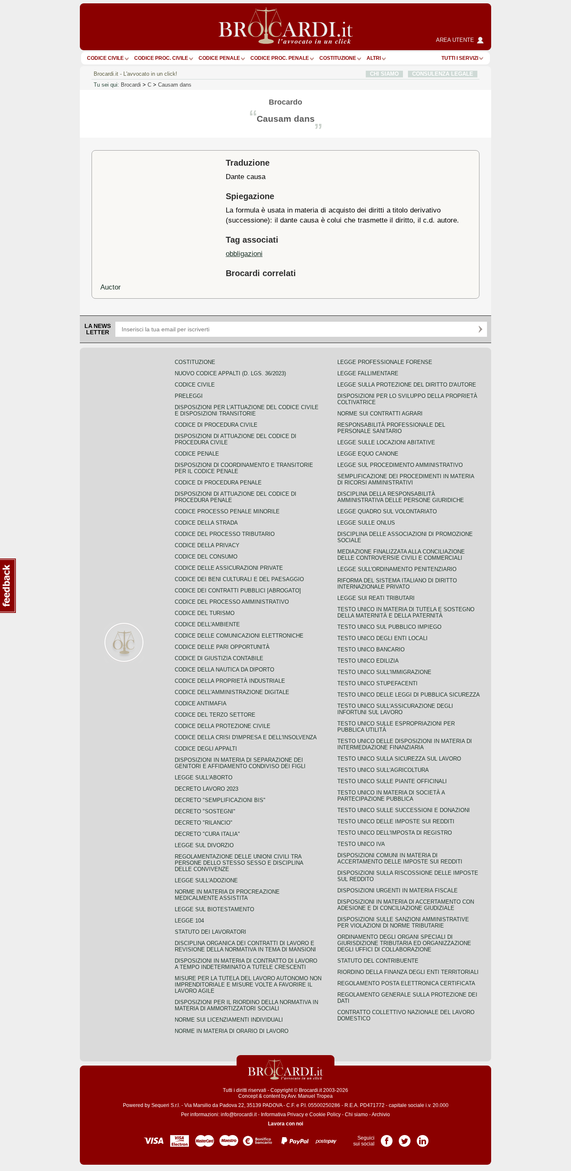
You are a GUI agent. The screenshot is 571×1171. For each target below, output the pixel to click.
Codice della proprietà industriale (230, 681)
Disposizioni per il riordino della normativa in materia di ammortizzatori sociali (246, 1005)
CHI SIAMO (384, 74)
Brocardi (131, 85)
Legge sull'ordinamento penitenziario (396, 569)
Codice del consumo (206, 556)
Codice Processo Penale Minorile (227, 511)
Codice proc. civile (161, 58)
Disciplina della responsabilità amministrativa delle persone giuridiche (400, 497)
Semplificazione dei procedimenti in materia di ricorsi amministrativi (405, 479)
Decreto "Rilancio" (203, 823)
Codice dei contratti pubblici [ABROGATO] (238, 590)
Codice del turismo (205, 613)
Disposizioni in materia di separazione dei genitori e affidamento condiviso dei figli (240, 763)
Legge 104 (189, 920)
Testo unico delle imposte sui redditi (395, 821)
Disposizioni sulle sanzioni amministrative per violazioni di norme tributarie (403, 922)
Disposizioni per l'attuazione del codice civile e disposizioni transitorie (247, 410)
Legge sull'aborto (203, 777)
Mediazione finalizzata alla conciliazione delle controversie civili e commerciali (401, 554)
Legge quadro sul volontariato (387, 511)
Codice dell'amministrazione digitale (232, 692)
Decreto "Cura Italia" (207, 834)
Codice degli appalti (206, 749)
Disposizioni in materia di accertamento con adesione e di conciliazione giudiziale (405, 905)
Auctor (110, 287)
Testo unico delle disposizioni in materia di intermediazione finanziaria (404, 744)
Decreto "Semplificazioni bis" (220, 800)
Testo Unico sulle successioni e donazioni (403, 810)
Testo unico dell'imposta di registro (394, 833)
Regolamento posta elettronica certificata (406, 983)
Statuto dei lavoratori (210, 932)
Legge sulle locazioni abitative (386, 442)
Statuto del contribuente (377, 961)
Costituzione (337, 58)
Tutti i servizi (459, 58)
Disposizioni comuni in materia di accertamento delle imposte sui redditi (399, 858)
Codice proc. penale (279, 58)
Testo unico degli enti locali (382, 638)
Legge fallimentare (367, 373)
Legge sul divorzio (204, 845)
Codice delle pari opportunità (222, 647)
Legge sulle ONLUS (366, 523)
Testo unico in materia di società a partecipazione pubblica (391, 795)
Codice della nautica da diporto (224, 669)
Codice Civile (105, 58)
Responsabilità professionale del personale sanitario (391, 428)
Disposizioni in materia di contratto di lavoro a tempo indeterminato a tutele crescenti (246, 964)
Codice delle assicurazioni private (229, 568)
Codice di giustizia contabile (219, 658)
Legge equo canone (367, 454)
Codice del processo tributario (225, 534)
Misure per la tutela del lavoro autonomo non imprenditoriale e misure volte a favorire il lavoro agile (248, 984)
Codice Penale (219, 58)
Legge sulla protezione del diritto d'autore (406, 385)
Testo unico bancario (371, 649)
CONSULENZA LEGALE (442, 74)
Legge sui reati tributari (376, 598)
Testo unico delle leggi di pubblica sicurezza (408, 695)
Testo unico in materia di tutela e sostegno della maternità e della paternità (405, 612)
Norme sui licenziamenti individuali (229, 1020)
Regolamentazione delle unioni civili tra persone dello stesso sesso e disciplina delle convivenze (239, 862)
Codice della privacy (207, 545)
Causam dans (174, 85)
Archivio (381, 1114)
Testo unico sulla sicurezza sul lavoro (399, 759)
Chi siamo (356, 1114)
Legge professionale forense (384, 362)
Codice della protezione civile (222, 726)
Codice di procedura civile (216, 425)
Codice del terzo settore (215, 715)
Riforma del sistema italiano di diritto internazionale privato (397, 583)
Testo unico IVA (361, 844)
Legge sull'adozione (206, 880)
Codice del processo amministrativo (232, 602)
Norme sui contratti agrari (380, 413)
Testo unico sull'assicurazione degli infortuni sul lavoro (395, 709)
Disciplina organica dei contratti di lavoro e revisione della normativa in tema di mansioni (245, 946)
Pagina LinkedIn (422, 1138)
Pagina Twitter (404, 1138)
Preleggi (189, 396)
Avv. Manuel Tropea (310, 1096)
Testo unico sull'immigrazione (384, 672)
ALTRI (374, 58)
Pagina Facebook (387, 1138)
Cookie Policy (325, 1114)
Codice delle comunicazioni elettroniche (239, 636)
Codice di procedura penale (218, 482)
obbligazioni (244, 253)
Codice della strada (206, 523)
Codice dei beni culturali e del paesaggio (239, 579)
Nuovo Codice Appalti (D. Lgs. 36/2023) (230, 373)
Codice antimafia (201, 703)
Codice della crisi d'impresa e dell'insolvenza (246, 737)
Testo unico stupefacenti (377, 683)
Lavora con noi (285, 1124)
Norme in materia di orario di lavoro (231, 1031)
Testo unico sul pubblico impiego (389, 627)
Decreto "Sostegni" (205, 811)
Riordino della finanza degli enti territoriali (408, 972)
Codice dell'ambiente (207, 624)
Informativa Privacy (282, 1114)
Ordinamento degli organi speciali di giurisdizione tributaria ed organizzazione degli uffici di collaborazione (404, 943)
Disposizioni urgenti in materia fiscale (397, 890)
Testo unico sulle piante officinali (392, 781)
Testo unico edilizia (368, 661)
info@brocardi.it (239, 1114)
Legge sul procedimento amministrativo (400, 465)
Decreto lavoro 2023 (206, 789)
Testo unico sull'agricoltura (383, 770)
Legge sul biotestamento (214, 909)
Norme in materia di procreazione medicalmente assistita (227, 895)
